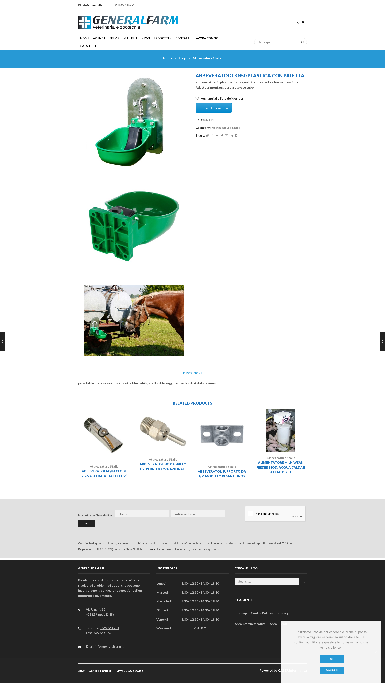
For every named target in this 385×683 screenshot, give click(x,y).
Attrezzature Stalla (206, 58)
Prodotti (161, 38)
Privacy (283, 613)
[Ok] (376, 652)
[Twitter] (207, 135)
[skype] (236, 135)
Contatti (182, 38)
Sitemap (241, 613)
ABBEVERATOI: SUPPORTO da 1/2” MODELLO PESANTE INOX (222, 473)
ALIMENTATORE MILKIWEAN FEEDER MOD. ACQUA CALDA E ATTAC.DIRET (280, 467)
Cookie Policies (262, 613)
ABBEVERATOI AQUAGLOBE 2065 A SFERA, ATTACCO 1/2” (104, 473)
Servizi (115, 38)
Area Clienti (278, 624)
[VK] (217, 135)
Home (84, 38)
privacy (150, 549)
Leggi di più (332, 670)
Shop (182, 58)
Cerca (303, 581)
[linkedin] (231, 135)
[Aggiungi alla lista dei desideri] (115, 454)
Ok (332, 658)
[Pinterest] (221, 135)
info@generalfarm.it (95, 5)
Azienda (99, 38)
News (145, 38)
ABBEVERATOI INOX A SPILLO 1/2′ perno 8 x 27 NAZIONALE (163, 466)
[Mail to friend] (226, 135)
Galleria (130, 38)
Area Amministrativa (250, 624)
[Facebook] (212, 135)
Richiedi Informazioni (214, 108)
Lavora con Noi (207, 38)
